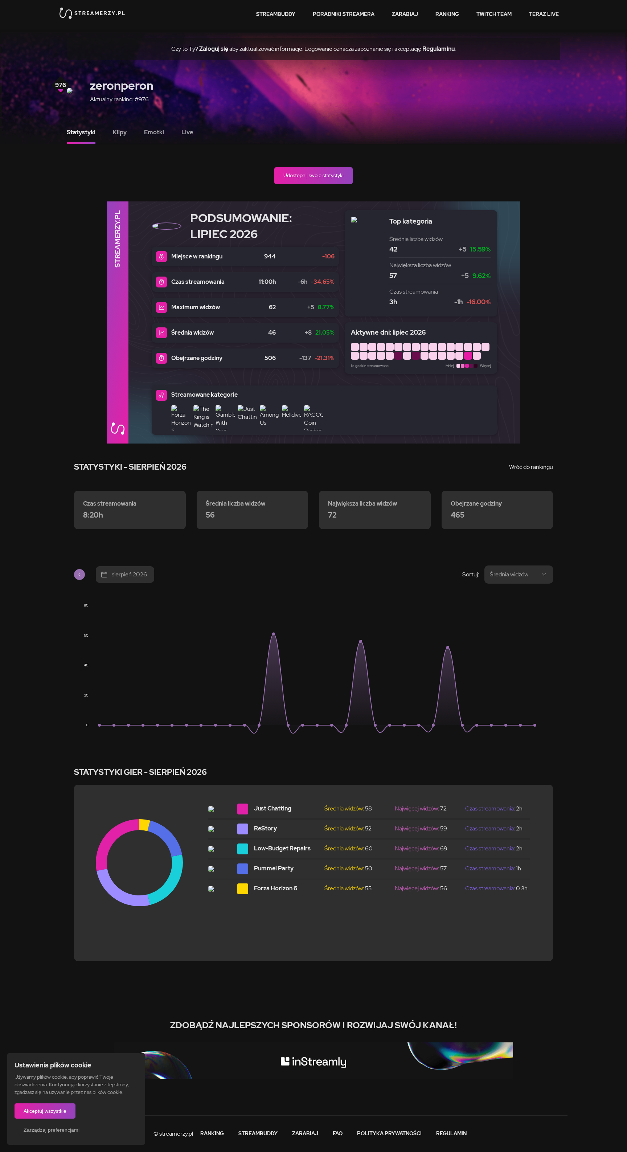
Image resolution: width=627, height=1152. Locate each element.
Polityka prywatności (389, 1133)
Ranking (447, 14)
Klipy (120, 132)
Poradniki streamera (343, 14)
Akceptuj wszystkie (45, 1111)
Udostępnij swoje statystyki (313, 175)
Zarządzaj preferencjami (51, 1130)
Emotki (154, 132)
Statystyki (81, 132)
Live (187, 132)
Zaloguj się (213, 49)
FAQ (338, 1133)
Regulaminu (438, 49)
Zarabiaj (405, 14)
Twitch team (494, 14)
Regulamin (451, 1133)
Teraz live (544, 14)
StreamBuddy (275, 14)
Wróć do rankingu (531, 467)
